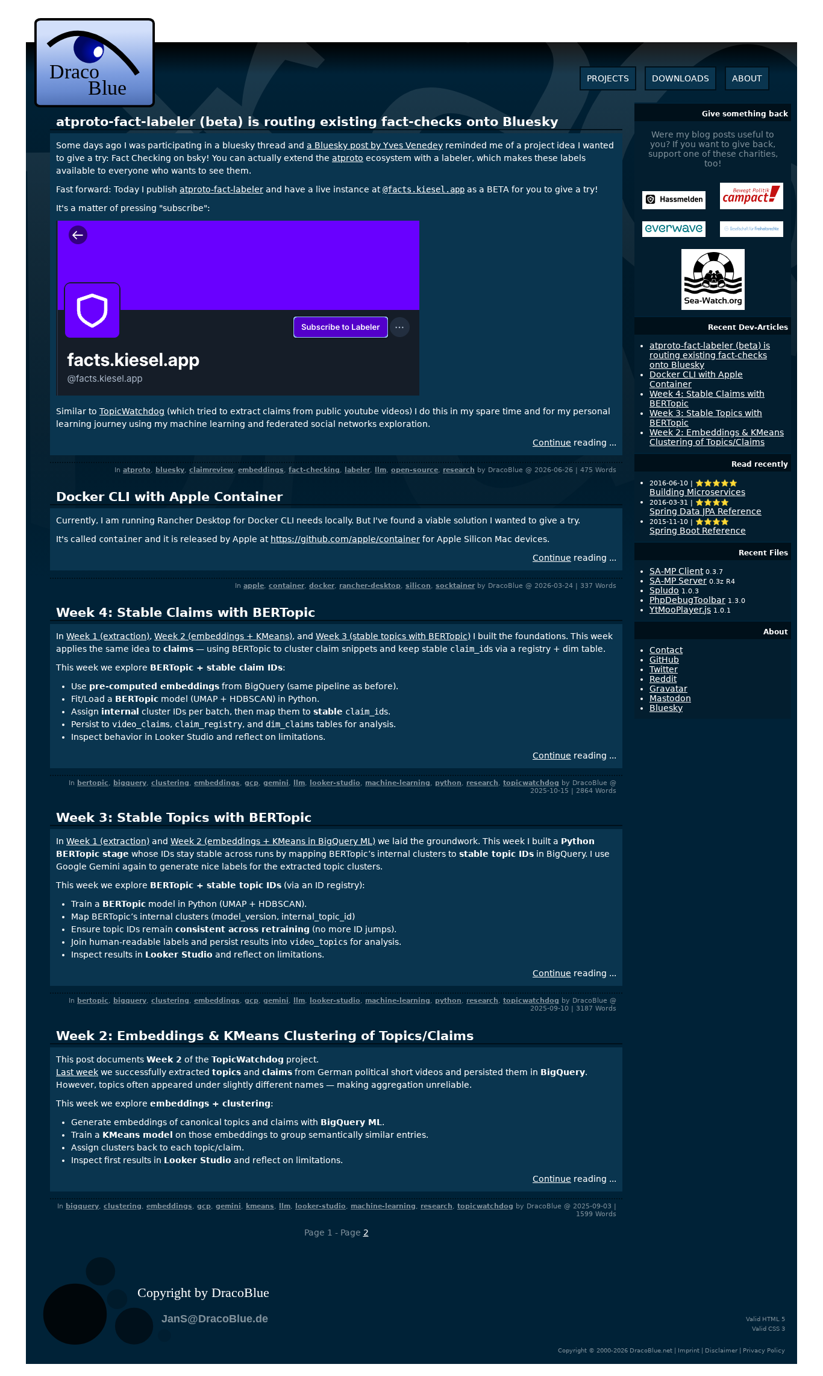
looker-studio (335, 783)
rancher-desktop (370, 586)
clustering (170, 783)
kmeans (260, 1206)
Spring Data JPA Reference (705, 511)
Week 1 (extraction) (107, 636)
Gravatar (668, 688)
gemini (276, 783)
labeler (357, 470)
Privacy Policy (764, 1350)
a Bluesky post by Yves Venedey (375, 145)
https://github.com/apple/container (345, 539)
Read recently (759, 464)
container (286, 586)
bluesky (169, 470)
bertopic (92, 783)
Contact (666, 650)
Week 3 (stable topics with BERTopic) (393, 636)
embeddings (261, 470)
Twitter (663, 669)
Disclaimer (721, 1350)
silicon (418, 586)
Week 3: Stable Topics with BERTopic (183, 817)
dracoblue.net (94, 62)
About (775, 632)
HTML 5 (773, 1319)
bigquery (129, 783)
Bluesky (666, 708)
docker (321, 586)
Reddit (663, 679)
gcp (251, 783)
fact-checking (314, 470)
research (459, 470)
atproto (347, 158)
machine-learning (397, 783)
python (448, 783)
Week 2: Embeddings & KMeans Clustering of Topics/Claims (265, 1036)
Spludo (664, 590)
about (747, 78)
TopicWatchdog (131, 411)
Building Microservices (697, 492)
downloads (680, 78)
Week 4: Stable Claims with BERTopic (185, 612)
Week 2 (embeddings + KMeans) (223, 636)
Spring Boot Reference (697, 530)
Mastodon (670, 698)
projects (608, 78)
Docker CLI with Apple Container (169, 497)
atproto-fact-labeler (221, 189)
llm (380, 470)
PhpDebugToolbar (687, 600)
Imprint (688, 1350)
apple (253, 586)
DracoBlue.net (651, 1350)
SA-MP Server (678, 580)
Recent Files (763, 553)
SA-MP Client (676, 571)
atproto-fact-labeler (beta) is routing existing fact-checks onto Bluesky (307, 122)
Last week (77, 1072)
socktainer (455, 586)
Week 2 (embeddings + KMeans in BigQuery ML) (273, 841)
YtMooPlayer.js (680, 609)
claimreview (211, 470)
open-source (414, 470)
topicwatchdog (531, 783)
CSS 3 (776, 1328)
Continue (552, 442)
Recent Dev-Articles (748, 327)
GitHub (664, 659)
